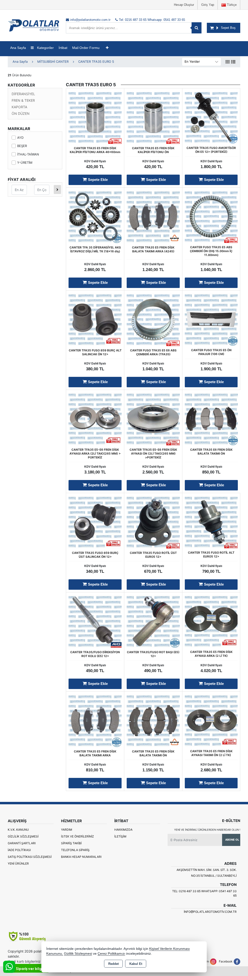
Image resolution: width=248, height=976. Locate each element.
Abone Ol (232, 839)
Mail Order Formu (86, 48)
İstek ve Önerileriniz (77, 836)
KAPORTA (19, 107)
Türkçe (231, 5)
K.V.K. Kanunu (18, 829)
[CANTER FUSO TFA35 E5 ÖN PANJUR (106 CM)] (211, 319)
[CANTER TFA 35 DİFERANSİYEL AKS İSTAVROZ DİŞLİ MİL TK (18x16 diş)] (95, 216)
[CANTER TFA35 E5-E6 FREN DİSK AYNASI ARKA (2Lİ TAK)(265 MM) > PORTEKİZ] (95, 418)
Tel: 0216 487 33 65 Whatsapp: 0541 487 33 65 (204, 893)
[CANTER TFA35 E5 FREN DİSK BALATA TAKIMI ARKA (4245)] (153, 216)
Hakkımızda (123, 829)
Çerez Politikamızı (111, 953)
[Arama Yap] (197, 27)
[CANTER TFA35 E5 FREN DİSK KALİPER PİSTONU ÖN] (153, 116)
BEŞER (22, 146)
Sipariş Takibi (71, 843)
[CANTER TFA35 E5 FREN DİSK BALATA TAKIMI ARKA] (95, 720)
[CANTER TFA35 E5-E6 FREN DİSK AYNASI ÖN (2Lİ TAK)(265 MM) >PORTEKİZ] (153, 418)
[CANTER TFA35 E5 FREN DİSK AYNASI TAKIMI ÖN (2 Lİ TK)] (211, 720)
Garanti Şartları (22, 843)
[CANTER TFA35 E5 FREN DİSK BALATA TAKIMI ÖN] (153, 720)
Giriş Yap (207, 5)
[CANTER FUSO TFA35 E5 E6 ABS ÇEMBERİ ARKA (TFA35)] (153, 319)
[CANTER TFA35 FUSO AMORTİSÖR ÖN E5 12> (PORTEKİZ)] (211, 116)
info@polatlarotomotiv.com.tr (210, 912)
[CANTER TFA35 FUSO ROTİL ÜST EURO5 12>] (153, 521)
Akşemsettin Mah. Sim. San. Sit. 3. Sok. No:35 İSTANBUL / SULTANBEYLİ (207, 872)
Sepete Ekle (98, 180)
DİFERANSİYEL (23, 94)
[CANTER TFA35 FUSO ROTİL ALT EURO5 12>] (211, 521)
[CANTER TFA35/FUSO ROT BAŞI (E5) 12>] (153, 620)
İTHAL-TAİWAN (28, 154)
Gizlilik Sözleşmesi (23, 836)
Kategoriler (45, 48)
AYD (20, 137)
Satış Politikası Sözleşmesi (30, 857)
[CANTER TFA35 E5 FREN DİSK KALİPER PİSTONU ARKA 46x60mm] (95, 116)
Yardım (66, 829)
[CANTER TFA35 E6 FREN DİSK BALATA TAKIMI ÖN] (211, 418)
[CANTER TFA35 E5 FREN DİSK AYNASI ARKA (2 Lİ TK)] (211, 620)
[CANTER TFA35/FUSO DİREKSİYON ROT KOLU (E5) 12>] (95, 620)
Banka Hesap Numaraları (81, 857)
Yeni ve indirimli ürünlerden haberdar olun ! (207, 829)
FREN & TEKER (23, 100)
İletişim (120, 836)
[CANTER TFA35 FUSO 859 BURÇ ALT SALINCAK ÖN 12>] (95, 319)
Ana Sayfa (18, 48)
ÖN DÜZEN (21, 113)
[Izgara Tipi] (227, 62)
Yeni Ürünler (18, 863)
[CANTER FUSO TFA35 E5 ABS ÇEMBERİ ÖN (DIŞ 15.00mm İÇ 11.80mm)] (211, 216)
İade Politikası (19, 850)
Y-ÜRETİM (24, 162)
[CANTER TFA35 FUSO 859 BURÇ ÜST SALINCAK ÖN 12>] (95, 521)
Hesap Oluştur (184, 5)
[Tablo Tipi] (233, 62)
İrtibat (63, 48)
